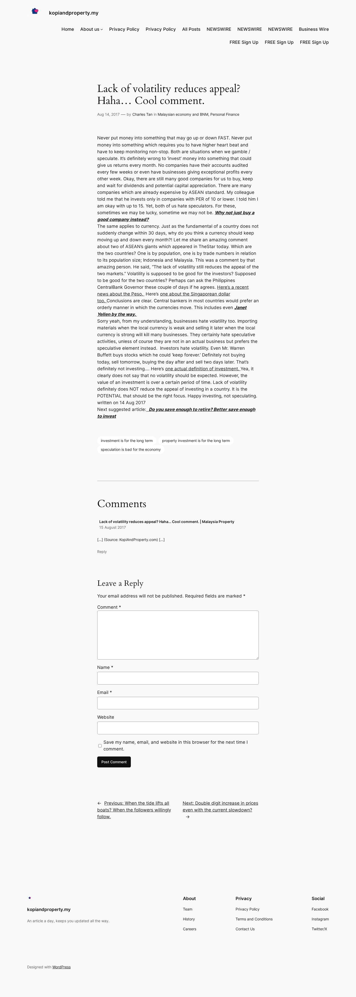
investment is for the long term (127, 440)
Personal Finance (224, 114)
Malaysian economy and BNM (183, 114)
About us (89, 29)
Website (105, 717)
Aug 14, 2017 (108, 114)
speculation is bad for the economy (131, 449)
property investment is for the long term (196, 440)
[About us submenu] (101, 29)
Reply (102, 551)
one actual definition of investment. (203, 368)
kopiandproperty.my (74, 13)
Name (105, 667)
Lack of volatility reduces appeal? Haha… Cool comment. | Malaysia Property (166, 521)
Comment (109, 607)
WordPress (61, 967)
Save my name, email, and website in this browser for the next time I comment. (175, 746)
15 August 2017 (112, 527)
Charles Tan (142, 114)
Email (104, 692)
